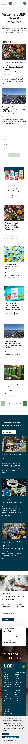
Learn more (6, 619)
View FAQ (7, 631)
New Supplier (18, 696)
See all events (7, 432)
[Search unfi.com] (21, 3)
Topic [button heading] (5, 144)
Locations (6, 676)
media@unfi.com (11, 613)
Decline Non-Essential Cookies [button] (11, 737)
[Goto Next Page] (25, 403)
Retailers (17, 674)
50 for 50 (6, 700)
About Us (6, 674)
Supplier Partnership (11, 642)
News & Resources (8, 682)
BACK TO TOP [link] (23, 663)
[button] (9, 740)
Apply (10, 155)
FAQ (16, 694)
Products (17, 678)
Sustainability (7, 692)
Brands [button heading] (6, 149)
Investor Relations (8, 684)
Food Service (18, 686)
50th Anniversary (7, 686)
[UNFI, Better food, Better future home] (7, 3)
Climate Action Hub (8, 698)
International (18, 682)
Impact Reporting (8, 694)
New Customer (19, 698)
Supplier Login (7, 711)
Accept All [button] (6, 734)
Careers (6, 680)
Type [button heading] (5, 139)
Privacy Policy (20, 725)
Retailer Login (7, 709)
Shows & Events (7, 678)
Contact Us (17, 692)
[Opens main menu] (25, 3)
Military (17, 684)
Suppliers (17, 676)
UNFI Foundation (8, 696)
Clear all (14, 159)
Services (17, 680)
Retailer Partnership (13, 637)
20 (20, 403)
